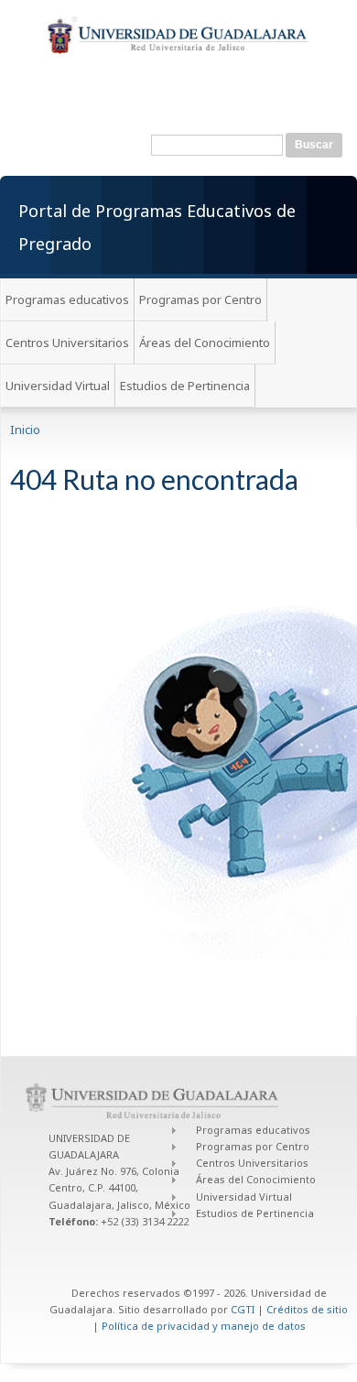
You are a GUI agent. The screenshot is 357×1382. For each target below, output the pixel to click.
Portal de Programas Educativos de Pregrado (157, 227)
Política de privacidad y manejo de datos (204, 1326)
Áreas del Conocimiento (204, 342)
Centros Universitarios (67, 342)
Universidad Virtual (57, 385)
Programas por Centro (200, 299)
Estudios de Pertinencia (185, 385)
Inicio (25, 429)
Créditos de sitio (307, 1309)
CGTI (242, 1309)
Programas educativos (67, 299)
